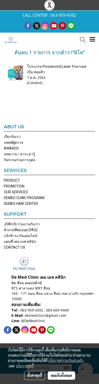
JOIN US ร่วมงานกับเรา (22, 224)
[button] (81, 39)
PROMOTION (14, 186)
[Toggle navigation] (92, 39)
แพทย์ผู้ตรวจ (13, 142)
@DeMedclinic (33, 320)
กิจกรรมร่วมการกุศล (19, 160)
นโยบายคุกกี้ (25, 366)
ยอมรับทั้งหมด (61, 375)
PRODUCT (12, 180)
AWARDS (11, 148)
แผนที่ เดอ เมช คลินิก (20, 241)
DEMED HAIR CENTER (21, 204)
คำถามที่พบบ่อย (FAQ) (21, 230)
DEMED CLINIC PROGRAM (24, 198)
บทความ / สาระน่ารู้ (19, 154)
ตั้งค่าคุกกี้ (34, 375)
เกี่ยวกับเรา (12, 137)
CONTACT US (14, 247)
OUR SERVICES (16, 192)
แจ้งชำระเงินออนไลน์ (20, 236)
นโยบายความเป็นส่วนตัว (66, 360)
